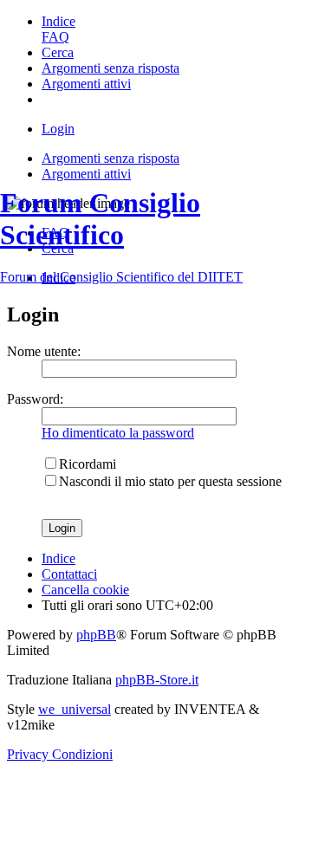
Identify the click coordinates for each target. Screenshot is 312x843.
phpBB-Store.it (156, 679)
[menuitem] (58, 21)
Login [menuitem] (58, 128)
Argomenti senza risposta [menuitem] (110, 158)
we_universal (74, 709)
